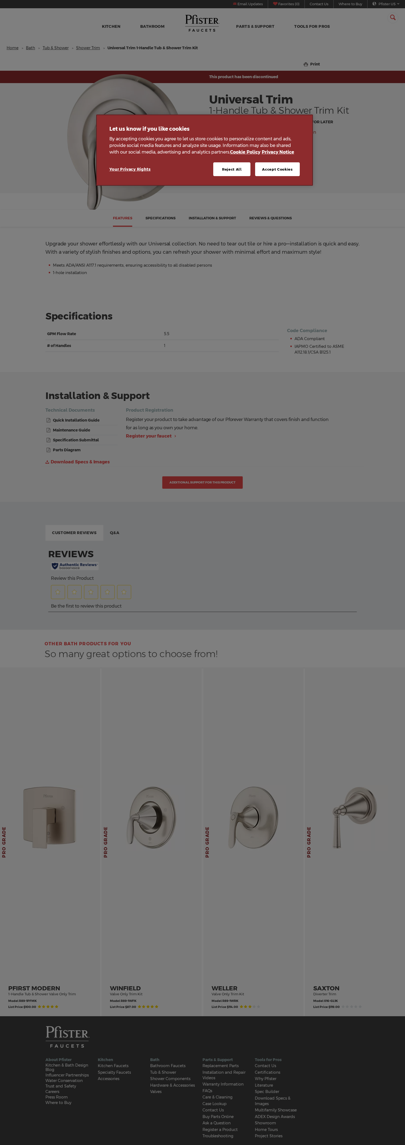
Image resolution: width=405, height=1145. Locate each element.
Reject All (232, 169)
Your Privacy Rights (130, 169)
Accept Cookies (277, 169)
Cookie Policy (245, 152)
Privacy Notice (278, 152)
